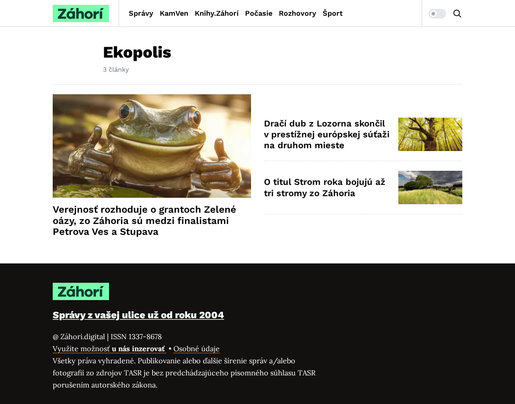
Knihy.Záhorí (217, 13)
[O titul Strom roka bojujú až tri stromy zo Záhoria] (430, 187)
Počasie (258, 13)
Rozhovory (297, 13)
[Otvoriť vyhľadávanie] (457, 14)
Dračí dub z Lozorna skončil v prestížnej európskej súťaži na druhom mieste (326, 134)
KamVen (174, 13)
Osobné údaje (196, 348)
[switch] (437, 14)
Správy (141, 13)
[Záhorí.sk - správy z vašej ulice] (81, 13)
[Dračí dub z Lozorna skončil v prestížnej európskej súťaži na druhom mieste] (430, 134)
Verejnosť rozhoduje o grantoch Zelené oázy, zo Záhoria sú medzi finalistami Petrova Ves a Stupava (144, 221)
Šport (333, 13)
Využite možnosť (110, 348)
